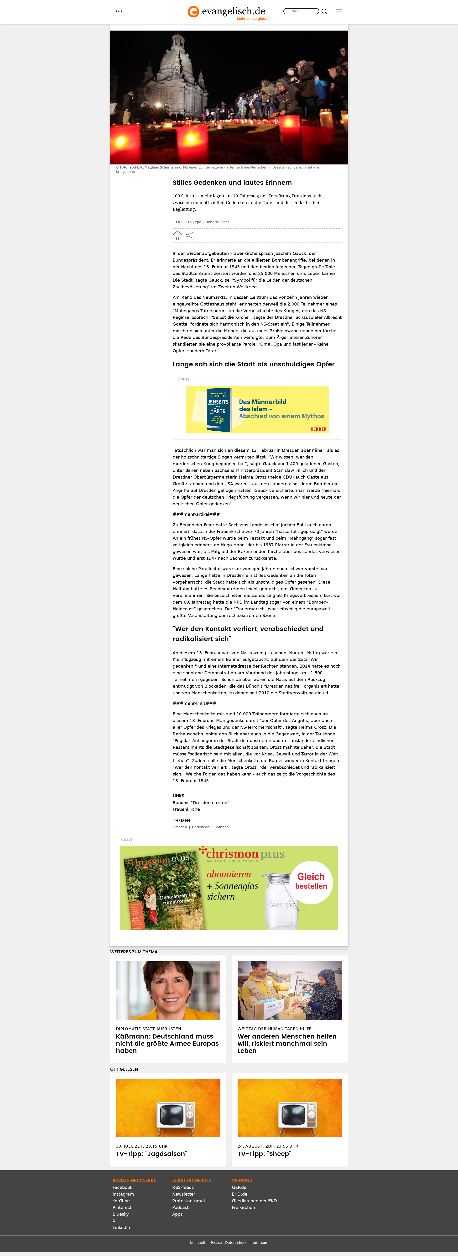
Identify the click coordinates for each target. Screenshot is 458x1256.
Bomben (221, 827)
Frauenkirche (186, 809)
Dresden (180, 827)
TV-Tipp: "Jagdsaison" (151, 1154)
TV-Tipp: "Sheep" (264, 1154)
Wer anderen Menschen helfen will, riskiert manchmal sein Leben (287, 1044)
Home (177, 235)
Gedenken (200, 827)
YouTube (121, 1200)
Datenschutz (235, 1243)
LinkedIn (121, 1227)
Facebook (122, 1187)
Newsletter (183, 1194)
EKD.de (239, 1194)
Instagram (123, 1194)
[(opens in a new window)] (257, 409)
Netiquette (199, 1243)
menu (119, 11)
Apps (177, 1214)
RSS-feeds (183, 1187)
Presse (216, 1243)
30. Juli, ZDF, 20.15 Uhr (142, 1146)
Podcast (180, 1207)
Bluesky (121, 1214)
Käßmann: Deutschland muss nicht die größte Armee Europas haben (167, 1044)
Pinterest (122, 1207)
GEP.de (239, 1187)
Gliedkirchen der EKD (254, 1200)
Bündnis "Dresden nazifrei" (201, 802)
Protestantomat (188, 1200)
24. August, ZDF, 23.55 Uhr (268, 1146)
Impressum (259, 1243)
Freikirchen (243, 1207)
